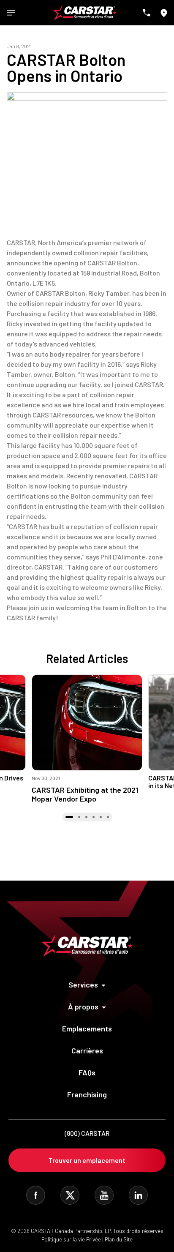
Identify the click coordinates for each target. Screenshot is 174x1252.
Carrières (87, 1050)
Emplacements (87, 1028)
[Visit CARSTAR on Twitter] (69, 1195)
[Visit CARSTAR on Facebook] (35, 1195)
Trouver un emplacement (87, 1160)
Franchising (87, 1094)
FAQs (87, 1072)
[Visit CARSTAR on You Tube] (104, 1195)
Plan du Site (119, 1239)
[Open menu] (11, 13)
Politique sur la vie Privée (71, 1239)
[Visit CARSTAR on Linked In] (138, 1195)
